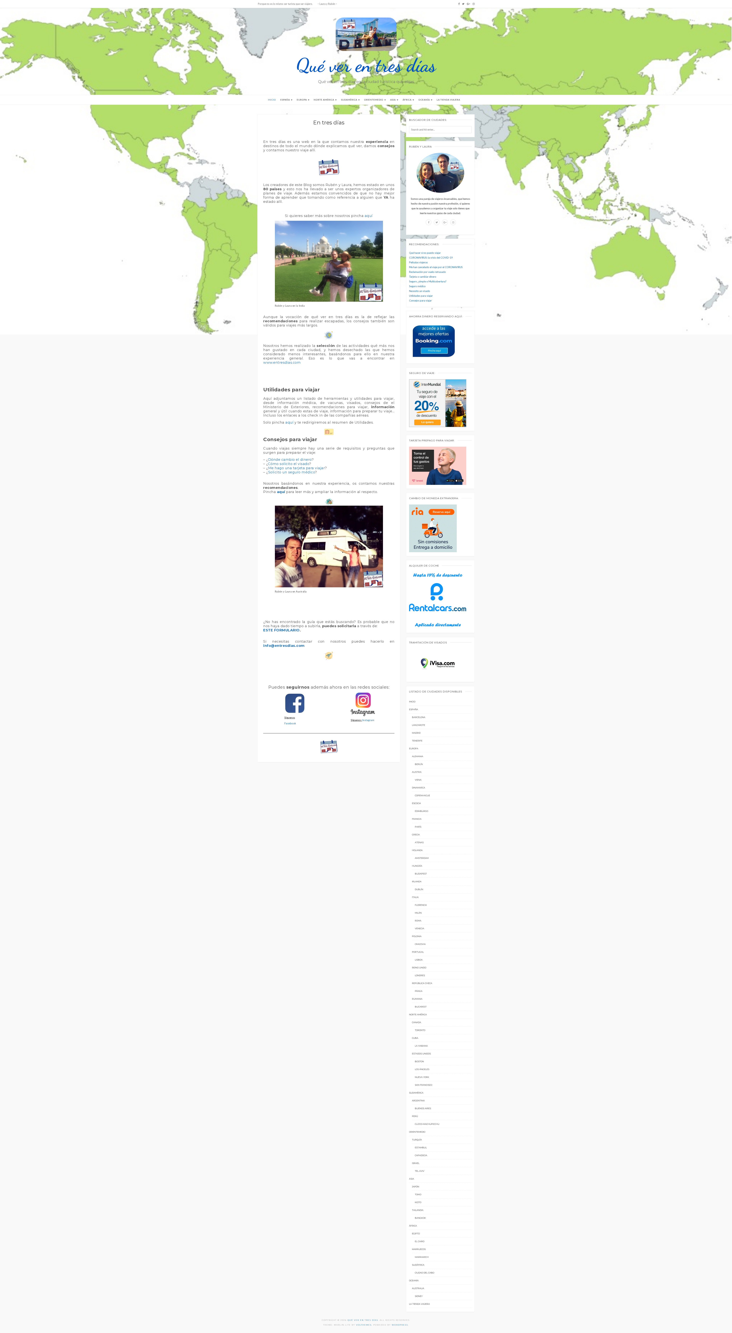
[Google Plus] (468, 3)
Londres (420, 975)
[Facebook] (459, 3)
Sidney (419, 1296)
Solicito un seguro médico (291, 472)
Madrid (416, 733)
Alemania (417, 756)
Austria (416, 772)
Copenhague (422, 795)
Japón (415, 1186)
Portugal (418, 952)
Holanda (417, 850)
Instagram (368, 720)
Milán (418, 913)
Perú (415, 1116)
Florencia (421, 905)
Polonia (416, 936)
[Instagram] (474, 3)
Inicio (272, 99)
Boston (419, 1061)
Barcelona (418, 717)
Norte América (324, 99)
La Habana (421, 1045)
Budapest (421, 873)
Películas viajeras (418, 262)
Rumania (417, 999)
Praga (418, 991)
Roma (418, 920)
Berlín (419, 764)
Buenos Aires (423, 1108)
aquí (369, 216)
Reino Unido (419, 967)
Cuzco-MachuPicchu (427, 1124)
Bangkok (420, 1218)
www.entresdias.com (282, 362)
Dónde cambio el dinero (290, 460)
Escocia (416, 803)
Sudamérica (349, 99)
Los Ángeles (422, 1069)
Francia (416, 819)
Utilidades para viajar (421, 295)
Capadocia (421, 1155)
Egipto (416, 1233)
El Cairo (419, 1241)
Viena (418, 780)
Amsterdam (422, 858)
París (418, 826)
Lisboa (419, 959)
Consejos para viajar (420, 300)
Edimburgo (421, 811)
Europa (302, 99)
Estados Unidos (421, 1053)
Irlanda (416, 881)
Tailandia (417, 1210)
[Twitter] (463, 3)
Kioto (418, 1202)
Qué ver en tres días (366, 65)
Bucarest (421, 1006)
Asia (393, 99)
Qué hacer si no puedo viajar (425, 252)
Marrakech (422, 1257)
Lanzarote (418, 725)
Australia (418, 1288)
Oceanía (424, 99)
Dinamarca (418, 787)
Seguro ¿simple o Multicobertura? (427, 281)
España (285, 99)
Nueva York (422, 1077)
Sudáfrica (418, 1265)
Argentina (418, 1100)
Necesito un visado (419, 291)
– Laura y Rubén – (327, 3)
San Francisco (423, 1085)
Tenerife (417, 740)
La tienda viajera (448, 99)
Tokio (418, 1194)
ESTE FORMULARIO (281, 630)
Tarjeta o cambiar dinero (422, 276)
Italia (415, 897)
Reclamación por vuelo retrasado (427, 271)
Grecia (416, 834)
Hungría (417, 866)
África (407, 99)
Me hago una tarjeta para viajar (296, 468)
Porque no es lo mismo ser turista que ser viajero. (285, 3)
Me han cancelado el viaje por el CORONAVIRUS (436, 267)
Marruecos (419, 1249)
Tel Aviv (419, 1171)
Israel (415, 1163)
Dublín (419, 889)
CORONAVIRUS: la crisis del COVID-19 (431, 257)
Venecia (419, 928)
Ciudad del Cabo (424, 1272)
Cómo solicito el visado (288, 464)
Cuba (415, 1038)
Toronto (420, 1030)
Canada (416, 1022)
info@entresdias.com (284, 646)
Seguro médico (417, 286)
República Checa (422, 983)
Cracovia (420, 944)
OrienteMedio (374, 99)
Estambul (421, 1147)
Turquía (417, 1139)
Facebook (290, 723)
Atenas (419, 842)
